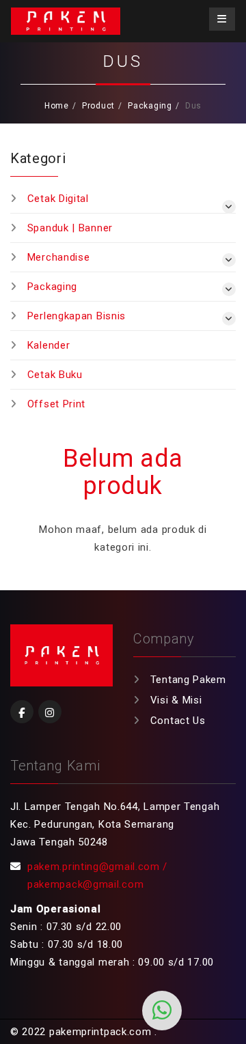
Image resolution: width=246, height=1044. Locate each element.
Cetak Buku (55, 374)
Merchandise (58, 257)
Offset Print (56, 404)
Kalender (48, 345)
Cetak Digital (58, 198)
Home (56, 106)
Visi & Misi (176, 700)
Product (98, 106)
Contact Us (178, 720)
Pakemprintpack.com (65, 21)
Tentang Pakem (188, 679)
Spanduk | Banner (70, 228)
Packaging (150, 106)
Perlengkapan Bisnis (76, 316)
